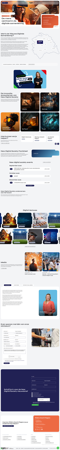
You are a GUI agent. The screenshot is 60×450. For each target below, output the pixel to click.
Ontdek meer (4, 268)
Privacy (19, 448)
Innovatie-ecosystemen (7, 64)
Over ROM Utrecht (49, 436)
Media (38, 2)
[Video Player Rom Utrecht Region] (30, 79)
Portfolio (17, 64)
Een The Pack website (45, 448)
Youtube (40, 429)
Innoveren (19, 436)
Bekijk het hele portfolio (30, 246)
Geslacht (16, 335)
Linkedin (38, 429)
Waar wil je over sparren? (8, 348)
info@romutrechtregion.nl (40, 424)
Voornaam (5, 331)
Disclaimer (22, 448)
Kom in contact (32, 64)
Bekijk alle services (5, 143)
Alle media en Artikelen (36, 442)
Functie (16, 339)
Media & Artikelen (23, 64)
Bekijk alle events (47, 162)
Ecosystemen (20, 2)
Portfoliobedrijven (50, 442)
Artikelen (33, 436)
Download (36, 153)
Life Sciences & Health (7, 436)
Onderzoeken (34, 441)
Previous (26, 264)
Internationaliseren (21, 439)
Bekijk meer (47, 182)
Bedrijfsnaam (6, 339)
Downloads (34, 439)
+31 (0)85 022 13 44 (39, 427)
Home (3, 13)
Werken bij (48, 441)
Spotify (42, 429)
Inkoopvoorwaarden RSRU (38, 448)
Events (41, 2)
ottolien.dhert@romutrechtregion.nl (40, 314)
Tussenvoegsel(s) (18, 331)
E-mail (33, 376)
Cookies (17, 448)
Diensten (25, 2)
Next (58, 144)
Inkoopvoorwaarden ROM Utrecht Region (29, 448)
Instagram (36, 429)
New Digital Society (7, 439)
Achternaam (6, 335)
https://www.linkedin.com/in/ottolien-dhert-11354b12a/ (41, 314)
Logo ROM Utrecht (32, 2)
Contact (47, 439)
